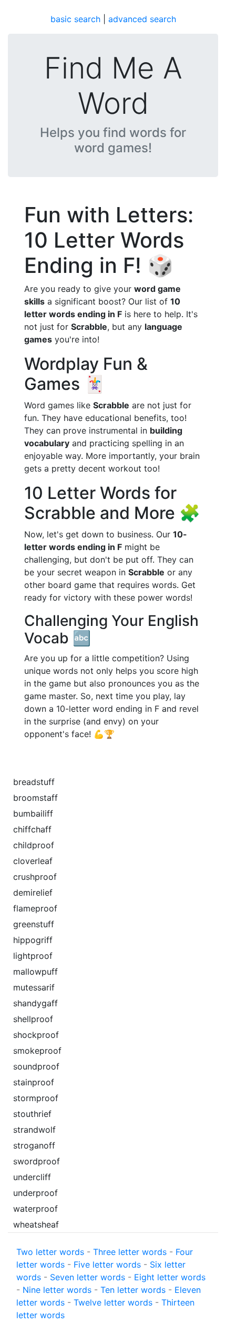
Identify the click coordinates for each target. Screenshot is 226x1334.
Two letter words (50, 1252)
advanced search (142, 19)
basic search (75, 19)
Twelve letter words (113, 1302)
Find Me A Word (113, 86)
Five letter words (107, 1264)
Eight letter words (170, 1277)
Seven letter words (87, 1277)
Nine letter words (57, 1289)
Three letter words (130, 1252)
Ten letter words (133, 1289)
